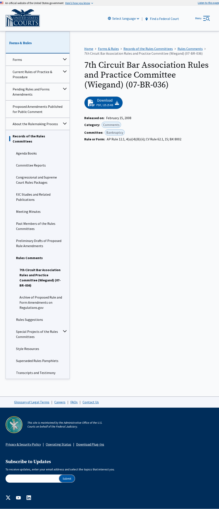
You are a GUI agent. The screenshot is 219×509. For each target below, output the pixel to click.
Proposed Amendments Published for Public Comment (37, 109)
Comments (111, 125)
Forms (17, 59)
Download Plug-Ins (90, 444)
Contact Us (91, 402)
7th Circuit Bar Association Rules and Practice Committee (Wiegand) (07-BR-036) (40, 277)
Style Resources (27, 349)
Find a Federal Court (164, 19)
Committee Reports (31, 165)
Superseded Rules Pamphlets (37, 361)
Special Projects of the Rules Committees (37, 334)
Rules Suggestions (29, 319)
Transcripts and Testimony (35, 373)
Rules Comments (29, 258)
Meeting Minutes (28, 211)
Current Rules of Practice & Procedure (32, 74)
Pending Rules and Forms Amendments (31, 91)
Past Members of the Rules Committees (35, 226)
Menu (198, 18)
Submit (67, 478)
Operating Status (58, 444)
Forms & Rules (20, 43)
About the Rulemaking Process (35, 124)
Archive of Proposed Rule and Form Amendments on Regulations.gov (40, 302)
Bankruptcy (114, 132)
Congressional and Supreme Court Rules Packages (36, 180)
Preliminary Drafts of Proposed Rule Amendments (38, 243)
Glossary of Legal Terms (31, 402)
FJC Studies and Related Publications (33, 197)
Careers (59, 402)
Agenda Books (26, 153)
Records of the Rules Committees (29, 138)
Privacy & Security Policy (23, 444)
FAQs (74, 402)
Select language (124, 18)
